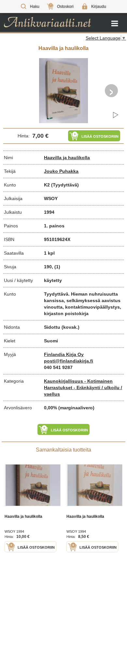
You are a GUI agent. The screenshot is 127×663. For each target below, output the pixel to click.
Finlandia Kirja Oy (64, 354)
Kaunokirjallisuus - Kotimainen (78, 381)
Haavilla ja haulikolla (67, 157)
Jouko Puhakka (61, 171)
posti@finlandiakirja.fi (68, 360)
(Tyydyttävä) (65, 184)
